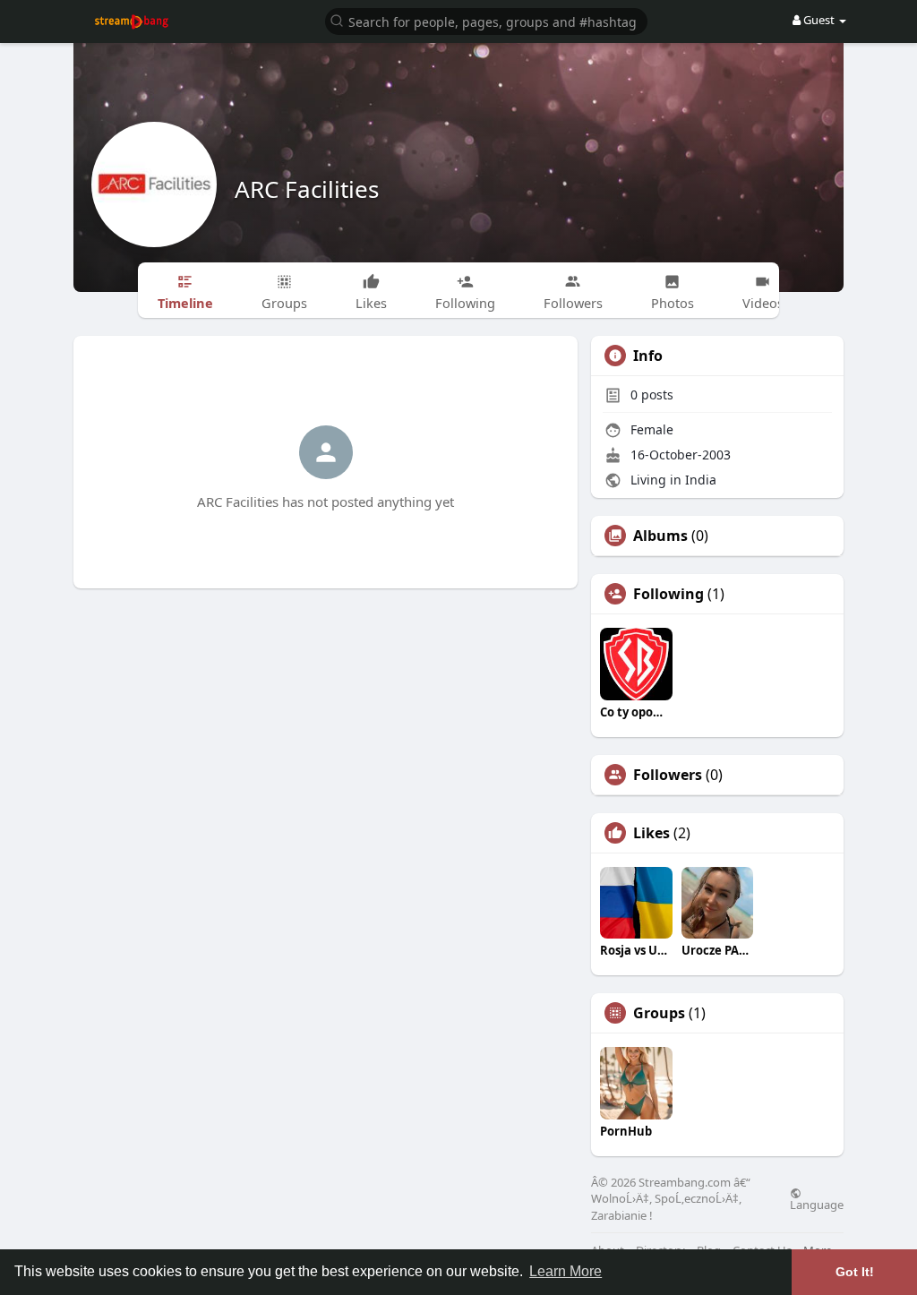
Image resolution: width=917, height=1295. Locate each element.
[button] (486, 20)
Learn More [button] (565, 1271)
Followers (667, 775)
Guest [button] (819, 20)
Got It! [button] (855, 1272)
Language (817, 1203)
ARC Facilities (307, 189)
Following (668, 594)
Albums (660, 535)
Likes (651, 833)
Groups (659, 1013)
